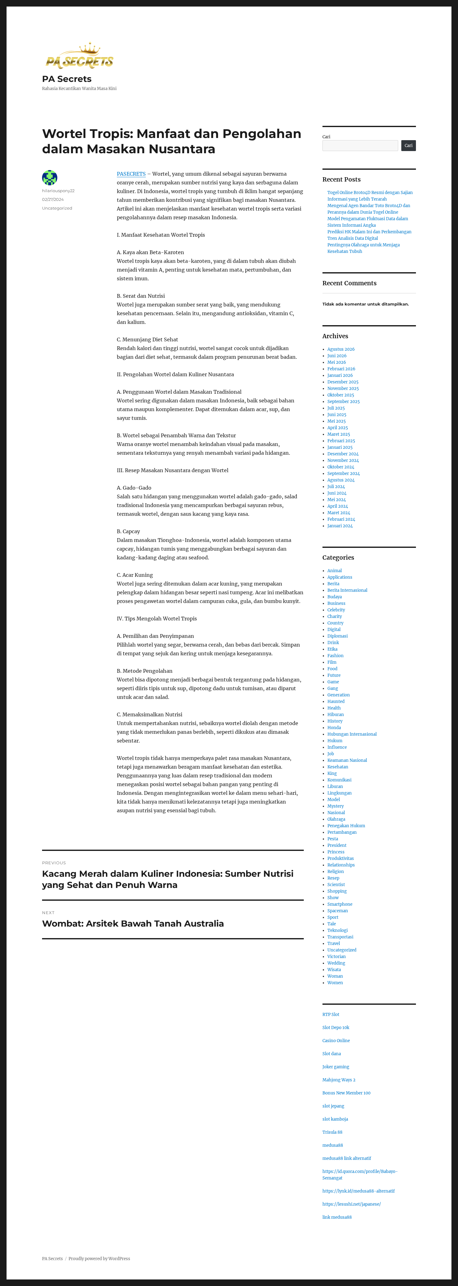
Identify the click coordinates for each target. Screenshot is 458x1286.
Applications (339, 577)
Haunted (336, 701)
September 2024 (343, 473)
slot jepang (333, 1106)
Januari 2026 (340, 375)
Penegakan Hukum (346, 825)
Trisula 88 (332, 1132)
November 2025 (343, 388)
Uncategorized (57, 208)
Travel (333, 943)
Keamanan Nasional (347, 760)
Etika (332, 649)
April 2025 (337, 427)
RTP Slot (330, 1014)
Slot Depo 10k (335, 1027)
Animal (334, 570)
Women (335, 982)
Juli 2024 (336, 486)
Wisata (334, 969)
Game (333, 682)
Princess (336, 852)
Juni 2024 (336, 493)
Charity (334, 616)
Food (332, 668)
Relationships (341, 865)
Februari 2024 (341, 519)
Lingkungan (339, 793)
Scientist (336, 884)
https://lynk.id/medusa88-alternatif (358, 1191)
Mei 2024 (336, 499)
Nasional (336, 812)
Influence (337, 747)
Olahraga (336, 819)
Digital (334, 629)
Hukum (334, 740)
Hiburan (335, 714)
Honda (334, 727)
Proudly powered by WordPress (99, 1258)
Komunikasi (339, 780)
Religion (335, 871)
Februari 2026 (341, 369)
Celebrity (336, 610)
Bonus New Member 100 (346, 1093)
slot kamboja (335, 1119)
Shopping (337, 891)
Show (333, 897)
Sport (332, 917)
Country (335, 623)
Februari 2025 (341, 441)
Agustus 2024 (341, 480)
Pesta (332, 839)
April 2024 (337, 506)
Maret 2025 (338, 434)
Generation (338, 695)
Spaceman (337, 910)
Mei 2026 (336, 362)
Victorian (336, 956)
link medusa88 (337, 1217)
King (332, 773)
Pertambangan (342, 832)
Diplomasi (337, 636)
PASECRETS (131, 174)
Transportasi (340, 937)
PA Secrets (67, 79)
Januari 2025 (340, 447)
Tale (331, 924)
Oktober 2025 (340, 395)
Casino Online (336, 1040)
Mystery (335, 806)
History (334, 721)
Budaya (334, 597)
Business (336, 603)
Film (331, 662)
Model (333, 799)
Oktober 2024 (340, 467)
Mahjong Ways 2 (338, 1080)
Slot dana (331, 1053)
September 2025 (343, 401)
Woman (335, 976)
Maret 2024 (338, 512)
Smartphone (339, 904)
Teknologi (337, 930)
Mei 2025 (336, 421)
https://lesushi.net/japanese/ (351, 1204)
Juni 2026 (337, 355)
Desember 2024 (343, 454)
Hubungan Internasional (352, 734)
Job (330, 754)
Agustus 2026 (341, 349)
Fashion (335, 655)
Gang (332, 688)
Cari (326, 137)
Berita (333, 583)
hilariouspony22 (58, 190)
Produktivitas (340, 858)
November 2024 (343, 460)
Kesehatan (337, 767)
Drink (333, 642)
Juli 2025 (336, 408)
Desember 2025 (343, 382)
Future (334, 675)
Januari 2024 (340, 526)
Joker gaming (335, 1067)
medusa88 (332, 1145)
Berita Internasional (347, 590)
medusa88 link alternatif (346, 1158)
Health (334, 708)
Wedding (336, 963)
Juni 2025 (336, 414)
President (336, 845)
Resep (333, 878)
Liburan (335, 786)
